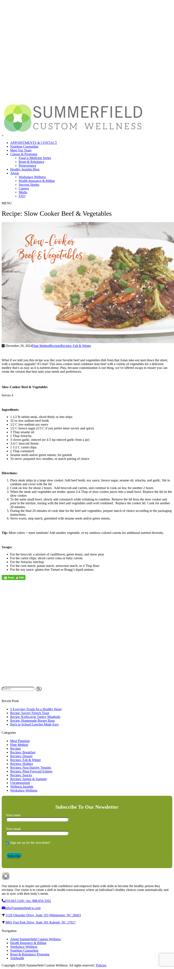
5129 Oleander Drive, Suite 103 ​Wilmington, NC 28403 (43, 915)
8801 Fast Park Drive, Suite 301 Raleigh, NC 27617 (41, 922)
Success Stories (29, 184)
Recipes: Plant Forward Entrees (31, 771)
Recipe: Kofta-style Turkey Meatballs (35, 717)
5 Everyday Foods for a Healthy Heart (36, 709)
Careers (24, 188)
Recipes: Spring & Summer (28, 779)
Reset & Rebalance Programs (29, 954)
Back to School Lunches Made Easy (34, 724)
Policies (101, 965)
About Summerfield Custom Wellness (35, 939)
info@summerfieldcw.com (23, 908)
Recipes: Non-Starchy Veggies (30, 767)
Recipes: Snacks (21, 775)
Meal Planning (20, 741)
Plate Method (19, 744)
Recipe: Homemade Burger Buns (32, 720)
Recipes (15, 748)
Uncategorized (20, 783)
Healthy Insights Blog (24, 169)
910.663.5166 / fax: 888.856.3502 (28, 901)
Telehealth (17, 958)
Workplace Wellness (32, 177)
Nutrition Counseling (24, 146)
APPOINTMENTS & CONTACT (33, 142)
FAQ (22, 196)
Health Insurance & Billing (37, 181)
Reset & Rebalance (31, 162)
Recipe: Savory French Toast (29, 713)
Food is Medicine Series (35, 158)
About (14, 173)
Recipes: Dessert (21, 756)
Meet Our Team (20, 150)
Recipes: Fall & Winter (25, 760)
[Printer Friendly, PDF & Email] (13, 577)
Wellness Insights (21, 786)
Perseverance (27, 165)
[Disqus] (87, 633)
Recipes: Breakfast (22, 752)
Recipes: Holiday (21, 764)
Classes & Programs (23, 154)
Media (23, 192)
